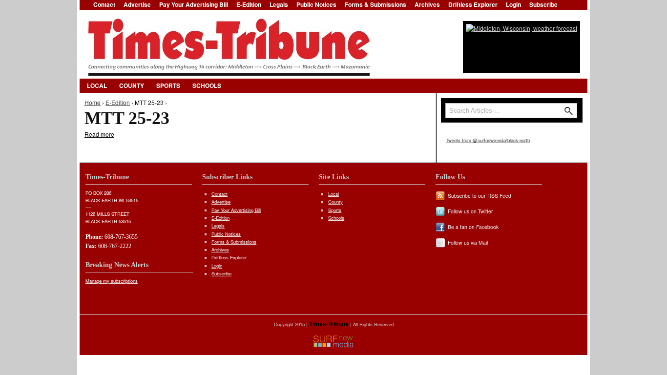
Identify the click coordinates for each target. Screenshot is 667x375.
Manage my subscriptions (111, 280)
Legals (218, 225)
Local (97, 85)
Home (92, 102)
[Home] (229, 47)
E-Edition (117, 102)
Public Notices (226, 233)
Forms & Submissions (233, 241)
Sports (168, 85)
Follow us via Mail (468, 242)
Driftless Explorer (229, 257)
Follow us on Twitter (470, 211)
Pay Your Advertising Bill (236, 210)
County (131, 85)
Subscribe (221, 273)
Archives (220, 249)
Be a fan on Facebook (473, 226)
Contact (219, 193)
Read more (99, 134)
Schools (206, 85)
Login (216, 265)
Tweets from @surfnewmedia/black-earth (488, 140)
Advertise (220, 201)
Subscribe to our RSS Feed (479, 195)
